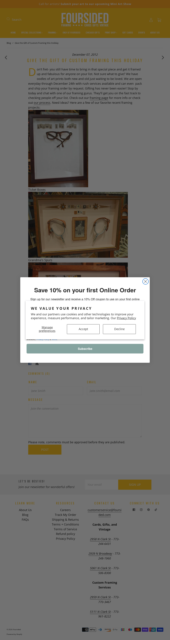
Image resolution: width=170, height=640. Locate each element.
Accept (83, 329)
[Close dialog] (145, 281)
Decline (119, 329)
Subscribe (85, 349)
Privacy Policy (126, 318)
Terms (54, 339)
